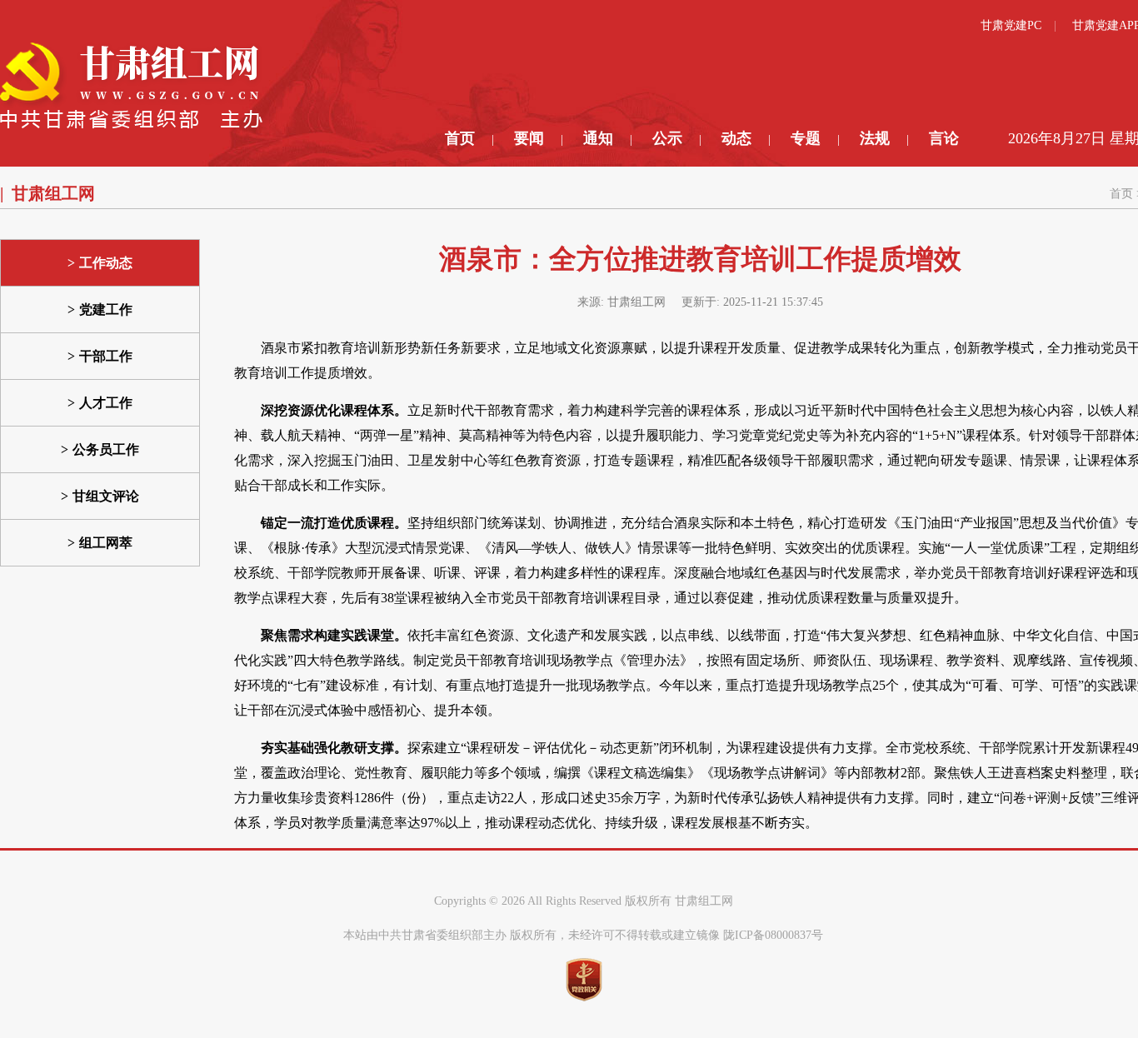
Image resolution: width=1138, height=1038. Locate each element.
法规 (875, 138)
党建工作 (105, 309)
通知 (598, 138)
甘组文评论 (105, 496)
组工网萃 (105, 543)
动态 (736, 138)
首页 (460, 138)
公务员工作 (105, 449)
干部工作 (105, 356)
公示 (667, 138)
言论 (944, 138)
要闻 (529, 138)
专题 (806, 138)
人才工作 (105, 403)
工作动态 (105, 263)
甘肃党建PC (1011, 25)
